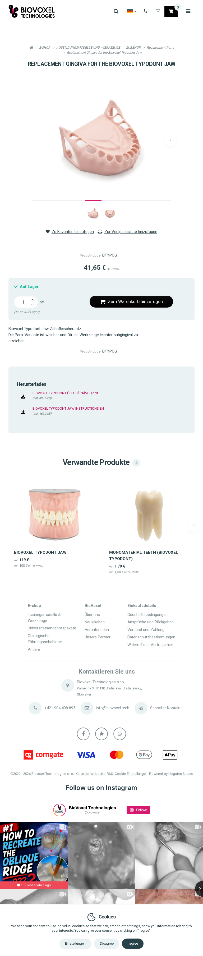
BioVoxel (93, 605)
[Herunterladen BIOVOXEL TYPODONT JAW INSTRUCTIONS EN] (23, 412)
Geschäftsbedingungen (147, 614)
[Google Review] (101, 734)
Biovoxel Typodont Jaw (40, 552)
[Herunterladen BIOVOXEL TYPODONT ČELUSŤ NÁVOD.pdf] (23, 397)
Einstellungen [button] (75, 943)
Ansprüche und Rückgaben (150, 622)
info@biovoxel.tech (112, 708)
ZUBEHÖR (133, 47)
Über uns (92, 614)
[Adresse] (67, 685)
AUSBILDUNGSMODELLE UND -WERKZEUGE (88, 47)
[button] (170, 139)
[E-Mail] (157, 11)
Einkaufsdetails (141, 605)
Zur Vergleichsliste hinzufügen (130, 231)
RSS (110, 774)
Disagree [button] (107, 943)
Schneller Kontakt (165, 708)
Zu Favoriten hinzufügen (73, 231)
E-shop (34, 605)
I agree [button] (133, 943)
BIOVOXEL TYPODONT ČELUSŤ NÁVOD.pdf (65, 393)
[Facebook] (83, 734)
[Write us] (141, 708)
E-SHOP (44, 47)
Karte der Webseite (90, 774)
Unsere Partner (97, 637)
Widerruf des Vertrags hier (150, 644)
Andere (34, 649)
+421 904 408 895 (59, 708)
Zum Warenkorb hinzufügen (135, 301)
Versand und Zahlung (145, 629)
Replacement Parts (160, 47)
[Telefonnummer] (145, 11)
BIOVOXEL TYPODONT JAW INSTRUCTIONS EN (68, 408)
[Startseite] (31, 11)
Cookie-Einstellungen (131, 774)
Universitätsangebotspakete (52, 628)
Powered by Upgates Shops (171, 774)
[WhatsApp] (119, 734)
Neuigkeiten (95, 622)
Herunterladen (97, 629)
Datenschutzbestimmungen (151, 637)
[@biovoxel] (59, 810)
